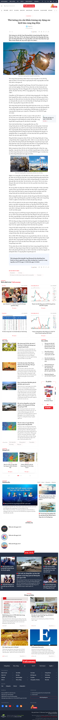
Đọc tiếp (5, 341)
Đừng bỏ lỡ (5, 450)
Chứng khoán (4, 1)
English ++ (36, 1)
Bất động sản (51, 10)
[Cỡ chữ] (12, 32)
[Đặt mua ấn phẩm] (53, 6)
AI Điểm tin (29, 523)
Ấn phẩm (49, 381)
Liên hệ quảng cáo (44, 697)
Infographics (47, 482)
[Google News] (56, 1)
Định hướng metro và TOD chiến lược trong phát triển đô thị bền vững (13, 616)
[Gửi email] (44, 32)
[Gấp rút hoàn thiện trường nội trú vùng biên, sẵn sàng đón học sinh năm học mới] (50, 561)
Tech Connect (29, 1)
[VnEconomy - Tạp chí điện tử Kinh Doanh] (29, 661)
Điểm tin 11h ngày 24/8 (15, 535)
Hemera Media (21, 715)
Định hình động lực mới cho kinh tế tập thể (50, 375)
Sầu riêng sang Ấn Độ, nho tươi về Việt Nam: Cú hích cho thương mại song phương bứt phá (26, 345)
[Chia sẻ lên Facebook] (39, 32)
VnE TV (22, 1)
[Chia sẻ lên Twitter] (41, 32)
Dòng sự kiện (29, 595)
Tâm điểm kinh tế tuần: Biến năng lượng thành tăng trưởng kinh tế (47, 498)
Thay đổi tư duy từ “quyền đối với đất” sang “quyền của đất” (50, 353)
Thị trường (36, 10)
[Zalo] (48, 1)
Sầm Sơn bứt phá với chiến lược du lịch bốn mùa (50, 360)
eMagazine (53, 482)
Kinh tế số (22, 10)
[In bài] (10, 32)
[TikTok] (53, 1)
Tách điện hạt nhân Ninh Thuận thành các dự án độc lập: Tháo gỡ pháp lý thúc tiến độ (26, 364)
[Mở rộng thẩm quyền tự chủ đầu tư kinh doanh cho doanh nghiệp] (8, 561)
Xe (17, 1)
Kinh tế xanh (29, 10)
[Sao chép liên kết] (46, 32)
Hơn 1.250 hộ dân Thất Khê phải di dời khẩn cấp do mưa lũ (27, 383)
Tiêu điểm (6, 10)
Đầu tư (11, 10)
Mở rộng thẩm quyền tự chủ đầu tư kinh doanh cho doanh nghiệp (7, 568)
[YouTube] (51, 1)
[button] (18, 475)
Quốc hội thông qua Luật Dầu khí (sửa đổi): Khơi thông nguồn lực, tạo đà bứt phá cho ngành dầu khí (50, 367)
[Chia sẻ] (48, 32)
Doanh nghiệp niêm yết (35, 285)
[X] (45, 1)
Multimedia (6, 482)
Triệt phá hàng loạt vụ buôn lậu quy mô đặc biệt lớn (7, 586)
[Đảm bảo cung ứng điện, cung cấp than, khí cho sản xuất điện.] (29, 156)
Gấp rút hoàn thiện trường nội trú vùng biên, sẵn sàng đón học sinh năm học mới (49, 569)
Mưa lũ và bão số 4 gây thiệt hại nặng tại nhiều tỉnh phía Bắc (26, 423)
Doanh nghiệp (43, 10)
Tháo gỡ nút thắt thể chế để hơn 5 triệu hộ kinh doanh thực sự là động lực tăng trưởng (50, 346)
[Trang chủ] (1, 10)
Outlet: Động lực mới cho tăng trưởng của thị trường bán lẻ (27, 466)
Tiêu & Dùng (12, 1)
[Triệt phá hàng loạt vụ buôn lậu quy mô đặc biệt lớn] (8, 579)
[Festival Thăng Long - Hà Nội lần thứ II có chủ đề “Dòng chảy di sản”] (50, 579)
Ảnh (2, 686)
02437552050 (35, 694)
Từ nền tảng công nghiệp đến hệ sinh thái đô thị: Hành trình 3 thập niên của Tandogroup (47, 515)
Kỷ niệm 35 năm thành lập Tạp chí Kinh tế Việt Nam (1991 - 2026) (42, 616)
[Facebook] (42, 1)
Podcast (42, 482)
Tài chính (16, 10)
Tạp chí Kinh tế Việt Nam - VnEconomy (49, 716)
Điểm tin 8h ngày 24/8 (14, 543)
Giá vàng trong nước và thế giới (10, 647)
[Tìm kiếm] (5, 6)
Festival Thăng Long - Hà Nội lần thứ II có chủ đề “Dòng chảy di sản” (49, 586)
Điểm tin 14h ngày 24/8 (15, 527)
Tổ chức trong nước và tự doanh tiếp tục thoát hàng (14, 331)
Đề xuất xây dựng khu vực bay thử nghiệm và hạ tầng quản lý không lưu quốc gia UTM (26, 405)
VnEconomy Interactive (37, 647)
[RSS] (21, 706)
